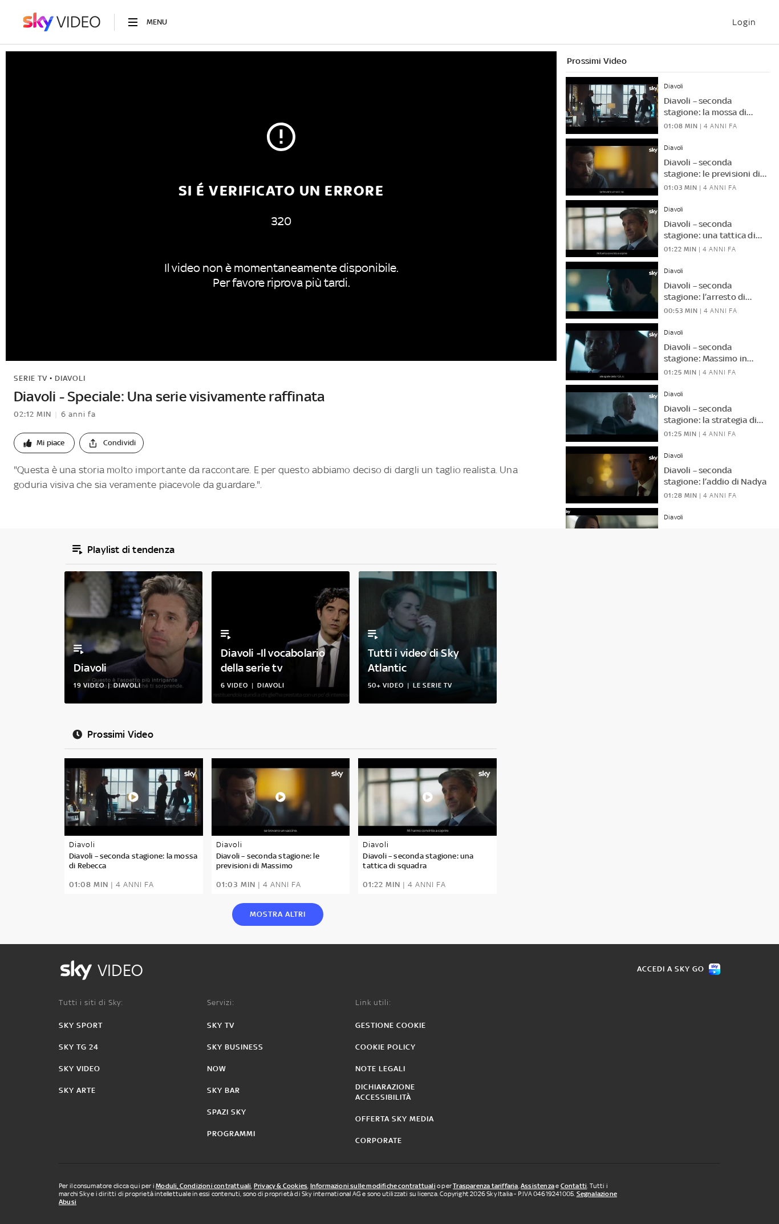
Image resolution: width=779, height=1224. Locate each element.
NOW (216, 1068)
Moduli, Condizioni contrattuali (203, 1186)
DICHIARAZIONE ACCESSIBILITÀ (385, 1092)
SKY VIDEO (79, 1068)
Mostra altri (278, 914)
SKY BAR (223, 1090)
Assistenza (537, 1186)
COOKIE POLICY (385, 1047)
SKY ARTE (77, 1090)
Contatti (574, 1186)
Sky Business (235, 1047)
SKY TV (220, 1025)
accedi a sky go (670, 969)
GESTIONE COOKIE (390, 1025)
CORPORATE (378, 1140)
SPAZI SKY (226, 1112)
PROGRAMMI (231, 1133)
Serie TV (30, 378)
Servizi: (220, 1002)
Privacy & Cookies (280, 1186)
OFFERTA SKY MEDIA (394, 1119)
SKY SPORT (81, 1025)
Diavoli (70, 378)
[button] (44, 443)
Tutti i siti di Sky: (91, 1002)
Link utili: (373, 1002)
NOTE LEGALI (380, 1068)
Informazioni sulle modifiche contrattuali (373, 1186)
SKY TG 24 (79, 1047)
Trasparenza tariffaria (485, 1186)
